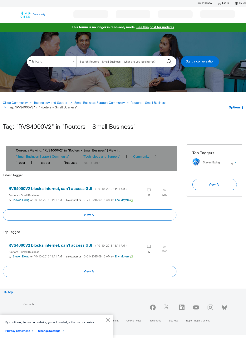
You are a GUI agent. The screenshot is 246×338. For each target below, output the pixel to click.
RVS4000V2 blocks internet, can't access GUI (67, 189)
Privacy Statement (17, 330)
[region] (56, 326)
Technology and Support (51, 103)
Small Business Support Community (99, 103)
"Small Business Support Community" (42, 156)
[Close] (108, 320)
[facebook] (153, 307)
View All (89, 215)
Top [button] (10, 292)
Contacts (28, 304)
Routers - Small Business (148, 103)
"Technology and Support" (101, 156)
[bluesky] (224, 306)
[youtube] (196, 307)
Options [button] (235, 107)
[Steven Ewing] (207, 166)
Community (141, 156)
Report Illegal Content (198, 321)
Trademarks (155, 321)
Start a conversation (200, 61)
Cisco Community (15, 103)
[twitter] (167, 307)
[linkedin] (181, 307)
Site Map (173, 321)
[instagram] (210, 307)
